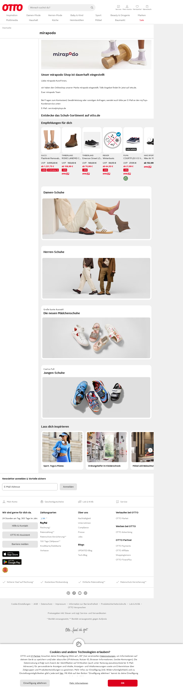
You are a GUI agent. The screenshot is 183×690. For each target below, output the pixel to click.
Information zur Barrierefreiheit (83, 604)
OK (122, 683)
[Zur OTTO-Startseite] (12, 7)
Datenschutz (46, 604)
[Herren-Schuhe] (96, 273)
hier (61, 673)
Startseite (6, 28)
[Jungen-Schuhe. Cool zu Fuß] (96, 392)
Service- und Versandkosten (93, 613)
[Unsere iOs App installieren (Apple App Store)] (10, 554)
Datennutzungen (107, 656)
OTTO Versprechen (77, 607)
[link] (5, 570)
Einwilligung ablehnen (34, 683)
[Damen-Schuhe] (96, 213)
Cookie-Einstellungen (20, 604)
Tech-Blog (82, 555)
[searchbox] (58, 7)
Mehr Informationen (78, 683)
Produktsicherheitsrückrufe (113, 604)
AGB (36, 604)
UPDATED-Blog (85, 550)
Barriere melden (20, 544)
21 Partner (36, 656)
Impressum (60, 604)
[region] (91, 667)
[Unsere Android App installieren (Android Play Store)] (12, 562)
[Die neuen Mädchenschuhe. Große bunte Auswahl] (96, 332)
